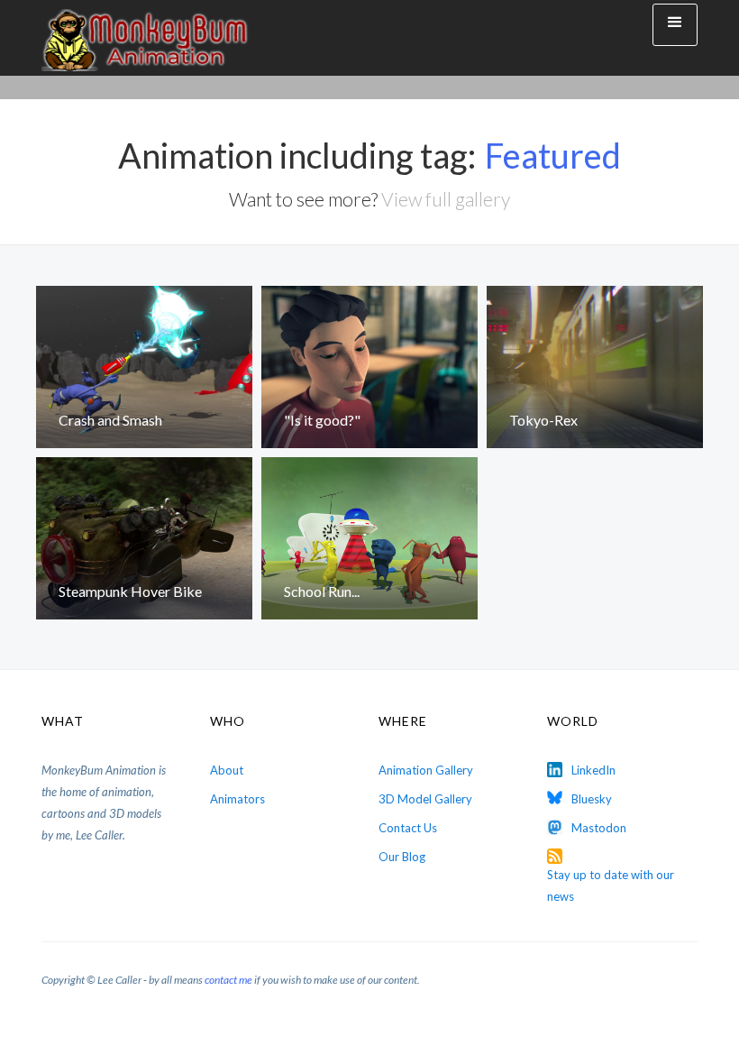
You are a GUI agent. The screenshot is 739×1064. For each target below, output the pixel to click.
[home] (145, 38)
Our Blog (402, 856)
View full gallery (445, 199)
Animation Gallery (426, 770)
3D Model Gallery (425, 799)
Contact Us (408, 828)
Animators (237, 799)
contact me (228, 979)
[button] (675, 25)
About (226, 770)
